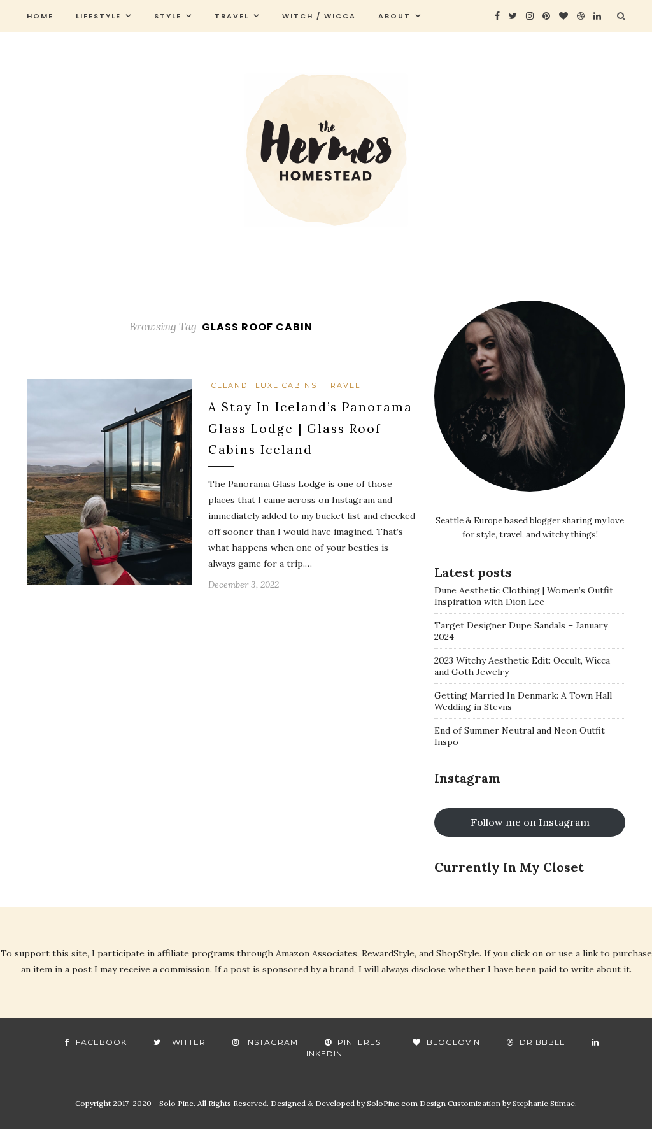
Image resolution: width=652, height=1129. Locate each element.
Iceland (228, 385)
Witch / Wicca (319, 16)
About (394, 16)
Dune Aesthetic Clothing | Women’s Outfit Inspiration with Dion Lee (523, 596)
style (167, 16)
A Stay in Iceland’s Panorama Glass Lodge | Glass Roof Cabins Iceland (310, 428)
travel (232, 16)
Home (40, 16)
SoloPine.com (392, 1103)
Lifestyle (98, 16)
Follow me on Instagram (530, 822)
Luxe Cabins (286, 385)
